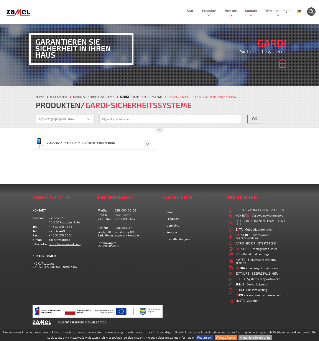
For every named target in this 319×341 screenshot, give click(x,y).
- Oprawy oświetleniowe (259, 216)
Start (191, 11)
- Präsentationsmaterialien (258, 295)
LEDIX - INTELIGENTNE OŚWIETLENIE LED (260, 222)
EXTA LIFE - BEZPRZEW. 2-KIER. (256, 273)
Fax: (36, 235)
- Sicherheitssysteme (141, 97)
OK (254, 118)
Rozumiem (204, 337)
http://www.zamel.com (65, 244)
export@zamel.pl (60, 240)
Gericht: (103, 228)
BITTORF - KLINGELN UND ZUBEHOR (259, 210)
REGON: (103, 214)
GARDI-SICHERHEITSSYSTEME (93, 97)
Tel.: (35, 226)
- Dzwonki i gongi (251, 284)
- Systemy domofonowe (256, 268)
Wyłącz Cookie (225, 337)
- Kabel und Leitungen (253, 254)
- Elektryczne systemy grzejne (255, 261)
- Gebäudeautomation (254, 229)
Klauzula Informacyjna (255, 337)
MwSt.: (103, 210)
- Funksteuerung (251, 290)
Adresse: (39, 218)
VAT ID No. (105, 219)
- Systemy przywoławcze (257, 279)
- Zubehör (247, 301)
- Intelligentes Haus (256, 249)
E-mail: (38, 239)
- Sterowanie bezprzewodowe (252, 236)
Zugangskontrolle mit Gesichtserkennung (202, 97)
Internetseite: (41, 244)
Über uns (231, 11)
